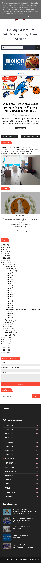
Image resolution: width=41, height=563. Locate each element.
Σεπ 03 (9, 318)
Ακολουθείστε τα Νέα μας (20, 231)
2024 (5, 249)
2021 (5, 256)
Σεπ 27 (9, 279)
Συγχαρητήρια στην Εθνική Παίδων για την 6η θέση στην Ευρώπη (24, 520)
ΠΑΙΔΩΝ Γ (9, 488)
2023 (5, 251)
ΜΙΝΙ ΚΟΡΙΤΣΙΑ (11, 471)
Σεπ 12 (9, 305)
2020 (5, 258)
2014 (5, 343)
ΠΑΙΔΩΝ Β (9, 484)
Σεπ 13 (9, 303)
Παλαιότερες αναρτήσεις (30, 137)
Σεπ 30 (9, 273)
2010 (5, 352)
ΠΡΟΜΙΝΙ (8, 496)
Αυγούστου (9, 320)
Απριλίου (8, 328)
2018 (5, 262)
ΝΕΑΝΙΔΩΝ (9, 475)
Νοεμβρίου (9, 266)
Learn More (17, 16)
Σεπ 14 (9, 301)
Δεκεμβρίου (9, 264)
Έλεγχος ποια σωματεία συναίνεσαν (15, 147)
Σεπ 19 (9, 297)
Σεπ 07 (9, 307)
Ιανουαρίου (9, 335)
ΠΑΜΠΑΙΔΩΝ (10, 492)
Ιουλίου (7, 322)
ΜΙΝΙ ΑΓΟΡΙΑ (10, 467)
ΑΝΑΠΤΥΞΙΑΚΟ (9, 78)
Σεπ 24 (9, 286)
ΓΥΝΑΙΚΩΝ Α (10, 442)
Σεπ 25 (9, 284)
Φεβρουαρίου (9, 333)
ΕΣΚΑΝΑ (4, 559)
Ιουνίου (7, 324)
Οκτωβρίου (9, 269)
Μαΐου (7, 326)
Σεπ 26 (9, 282)
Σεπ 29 (9, 275)
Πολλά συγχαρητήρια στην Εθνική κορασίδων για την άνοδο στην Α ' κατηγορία (23, 545)
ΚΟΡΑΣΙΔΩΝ (9, 459)
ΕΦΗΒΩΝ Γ (9, 455)
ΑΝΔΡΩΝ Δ (9, 438)
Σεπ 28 (9, 277)
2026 (5, 245)
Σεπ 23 (9, 288)
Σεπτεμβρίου (9, 271)
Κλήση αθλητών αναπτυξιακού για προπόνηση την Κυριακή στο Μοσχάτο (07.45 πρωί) (20, 107)
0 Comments (25, 115)
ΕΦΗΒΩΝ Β (9, 450)
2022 (5, 254)
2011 (5, 350)
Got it (26, 16)
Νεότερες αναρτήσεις (9, 137)
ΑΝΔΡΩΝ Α (9, 425)
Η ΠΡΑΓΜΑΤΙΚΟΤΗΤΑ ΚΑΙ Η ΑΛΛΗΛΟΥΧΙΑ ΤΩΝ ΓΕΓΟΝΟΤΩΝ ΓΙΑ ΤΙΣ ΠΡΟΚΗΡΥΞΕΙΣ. (24, 511)
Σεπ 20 (9, 294)
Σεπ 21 (9, 292)
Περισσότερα (20, 128)
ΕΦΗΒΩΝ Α (9, 446)
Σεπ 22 (9, 290)
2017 (5, 337)
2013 (5, 346)
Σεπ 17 (9, 299)
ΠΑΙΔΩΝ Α (9, 480)
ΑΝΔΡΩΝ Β (9, 429)
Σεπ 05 (9, 313)
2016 (5, 339)
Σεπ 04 (9, 315)
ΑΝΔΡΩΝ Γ (9, 434)
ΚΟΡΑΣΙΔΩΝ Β (10, 463)
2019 (5, 260)
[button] (18, 73)
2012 (5, 348)
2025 (5, 247)
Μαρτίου (8, 331)
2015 (5, 341)
